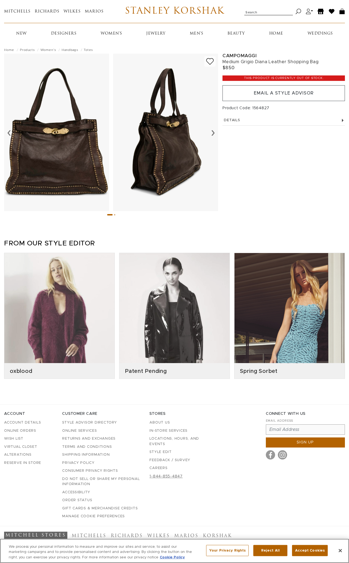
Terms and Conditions (87, 447)
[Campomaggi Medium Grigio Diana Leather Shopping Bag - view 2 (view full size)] (165, 132)
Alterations (17, 455)
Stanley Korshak (174, 11)
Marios (94, 12)
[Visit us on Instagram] (282, 454)
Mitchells (17, 12)
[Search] (298, 11)
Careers (158, 468)
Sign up (305, 442)
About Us (159, 422)
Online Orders (20, 431)
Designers (64, 34)
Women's (111, 34)
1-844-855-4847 (166, 476)
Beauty (236, 34)
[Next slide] (213, 132)
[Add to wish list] (209, 61)
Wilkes (72, 12)
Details (232, 120)
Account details (22, 422)
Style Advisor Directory (89, 422)
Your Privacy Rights (227, 550)
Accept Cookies (310, 550)
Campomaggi (239, 55)
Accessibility (76, 492)
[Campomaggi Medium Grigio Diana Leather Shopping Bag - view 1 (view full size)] (56, 132)
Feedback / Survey (169, 460)
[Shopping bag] (342, 11)
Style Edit (160, 452)
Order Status (77, 500)
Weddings (320, 34)
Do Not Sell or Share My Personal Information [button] (101, 481)
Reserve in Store (22, 463)
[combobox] (268, 11)
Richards (47, 12)
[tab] (110, 214)
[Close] (340, 550)
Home (276, 34)
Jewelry (156, 34)
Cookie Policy (172, 557)
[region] (174, 551)
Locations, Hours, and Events (174, 441)
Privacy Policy (78, 463)
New (21, 34)
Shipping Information (86, 455)
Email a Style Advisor (284, 93)
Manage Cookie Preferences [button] (93, 516)
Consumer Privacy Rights (90, 471)
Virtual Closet (20, 447)
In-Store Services (168, 431)
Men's (196, 34)
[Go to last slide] (9, 132)
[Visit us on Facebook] (270, 454)
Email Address (279, 420)
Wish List (13, 438)
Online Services (79, 431)
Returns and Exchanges (89, 438)
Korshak (217, 536)
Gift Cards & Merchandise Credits (100, 508)
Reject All (270, 550)
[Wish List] (332, 11)
